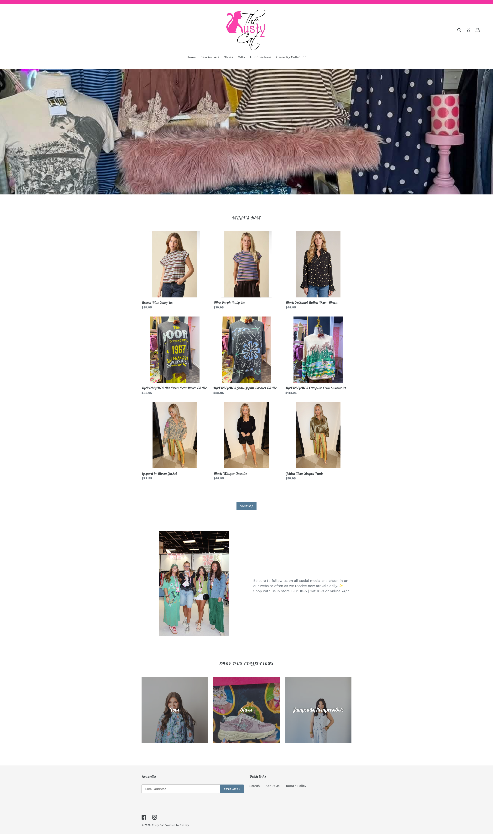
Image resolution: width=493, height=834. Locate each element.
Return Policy (296, 786)
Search (254, 786)
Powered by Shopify (177, 825)
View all (246, 506)
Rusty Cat (158, 825)
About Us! (273, 786)
